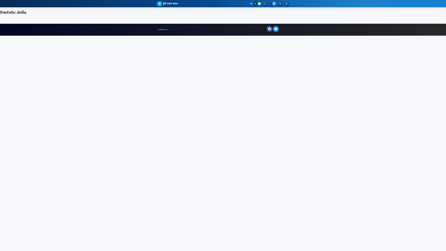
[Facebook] (251, 3)
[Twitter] (276, 29)
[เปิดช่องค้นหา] (264, 3)
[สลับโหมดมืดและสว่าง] (273, 3)
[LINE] (259, 3)
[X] (255, 3)
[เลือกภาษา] (280, 3)
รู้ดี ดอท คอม (165, 30)
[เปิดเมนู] (286, 3)
